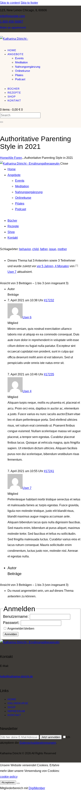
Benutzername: (16, 616)
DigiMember (37, 788)
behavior (25, 249)
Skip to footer (29, 2)
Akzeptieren (8, 782)
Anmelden (11, 634)
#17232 (49, 300)
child (35, 249)
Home (4, 157)
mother (62, 249)
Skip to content (10, 2)
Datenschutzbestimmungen (38, 742)
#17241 (49, 471)
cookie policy (9, 776)
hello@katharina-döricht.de (16, 676)
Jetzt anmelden (50, 737)
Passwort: (12, 623)
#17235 (49, 374)
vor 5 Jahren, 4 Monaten (53, 266)
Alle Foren (15, 157)
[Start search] (1, 122)
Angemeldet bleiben (20, 628)
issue (52, 249)
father (43, 249)
